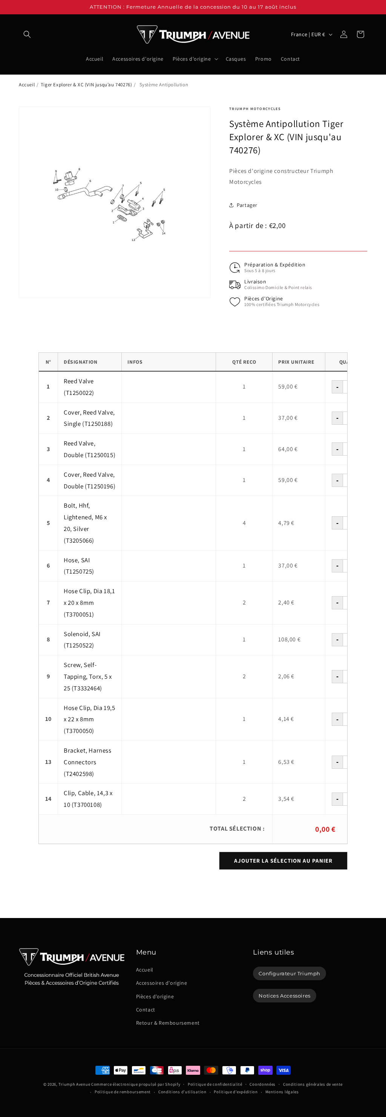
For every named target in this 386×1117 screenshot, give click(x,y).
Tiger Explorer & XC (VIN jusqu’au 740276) (86, 84)
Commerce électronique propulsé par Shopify (135, 1084)
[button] (27, 34)
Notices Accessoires (284, 996)
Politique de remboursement (123, 1091)
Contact (145, 1009)
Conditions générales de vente (313, 1084)
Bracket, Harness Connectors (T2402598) (88, 762)
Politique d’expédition (235, 1091)
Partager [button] (247, 205)
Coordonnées (263, 1084)
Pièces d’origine (155, 996)
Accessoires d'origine (161, 982)
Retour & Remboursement (168, 1022)
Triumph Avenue (74, 1084)
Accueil (27, 84)
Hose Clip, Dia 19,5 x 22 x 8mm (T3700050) (89, 719)
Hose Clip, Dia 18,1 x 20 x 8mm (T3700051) (89, 602)
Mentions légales (282, 1091)
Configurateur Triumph (289, 973)
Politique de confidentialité (215, 1084)
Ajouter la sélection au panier (283, 860)
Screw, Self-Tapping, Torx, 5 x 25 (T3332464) (88, 676)
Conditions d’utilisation (182, 1091)
